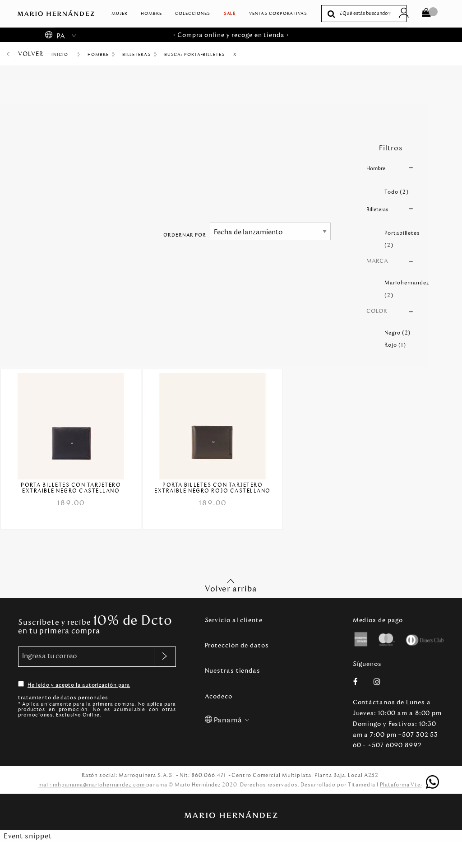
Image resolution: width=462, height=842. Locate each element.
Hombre (151, 13)
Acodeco (218, 696)
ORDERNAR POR (184, 235)
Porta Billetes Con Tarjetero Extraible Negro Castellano (71, 488)
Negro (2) (397, 332)
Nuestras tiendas (232, 670)
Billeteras (136, 54)
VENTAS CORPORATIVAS (278, 13)
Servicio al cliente (234, 620)
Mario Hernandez (62, 54)
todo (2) (396, 191)
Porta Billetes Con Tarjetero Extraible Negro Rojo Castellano (212, 488)
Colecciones (192, 13)
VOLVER (30, 54)
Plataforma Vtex (402, 784)
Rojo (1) (395, 345)
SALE (230, 13)
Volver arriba (231, 588)
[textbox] (370, 13)
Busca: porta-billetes (194, 54)
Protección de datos (237, 645)
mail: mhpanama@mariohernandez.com (92, 784)
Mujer (119, 13)
